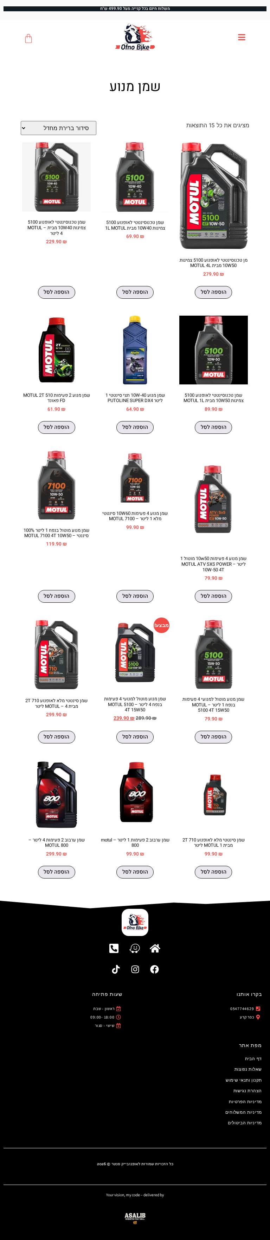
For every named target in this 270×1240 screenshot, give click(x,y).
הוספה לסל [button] (213, 292)
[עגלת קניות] (28, 38)
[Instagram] (135, 969)
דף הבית (253, 1059)
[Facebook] (154, 969)
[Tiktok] (115, 969)
